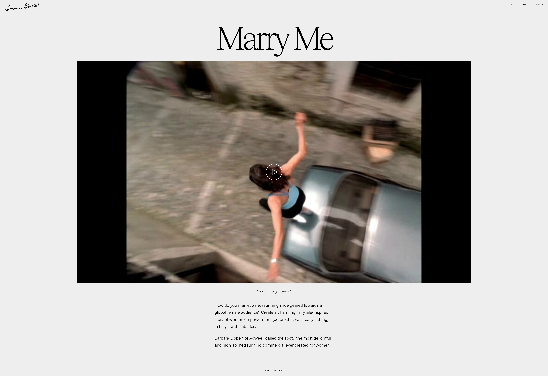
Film (273, 291)
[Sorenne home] (22, 4)
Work (514, 5)
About (525, 5)
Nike (261, 291)
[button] (274, 172)
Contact (538, 5)
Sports (285, 291)
